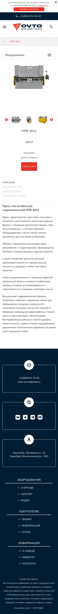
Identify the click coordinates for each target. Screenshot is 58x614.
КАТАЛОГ (26, 494)
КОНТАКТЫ (29, 563)
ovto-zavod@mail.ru (29, 381)
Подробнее (43, 5)
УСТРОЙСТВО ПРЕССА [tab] (14, 196)
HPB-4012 (29, 131)
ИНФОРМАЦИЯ (31, 525)
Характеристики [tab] (12, 187)
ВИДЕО (25, 500)
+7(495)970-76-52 (29, 377)
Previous (6, 119)
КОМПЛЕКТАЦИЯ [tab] (11, 191)
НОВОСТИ (28, 557)
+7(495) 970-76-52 (30, 16)
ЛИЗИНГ (27, 519)
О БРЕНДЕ (27, 487)
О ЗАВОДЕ (28, 550)
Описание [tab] (8, 182)
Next (51, 119)
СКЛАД (26, 531)
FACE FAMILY (38, 608)
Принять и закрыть (29, 9)
